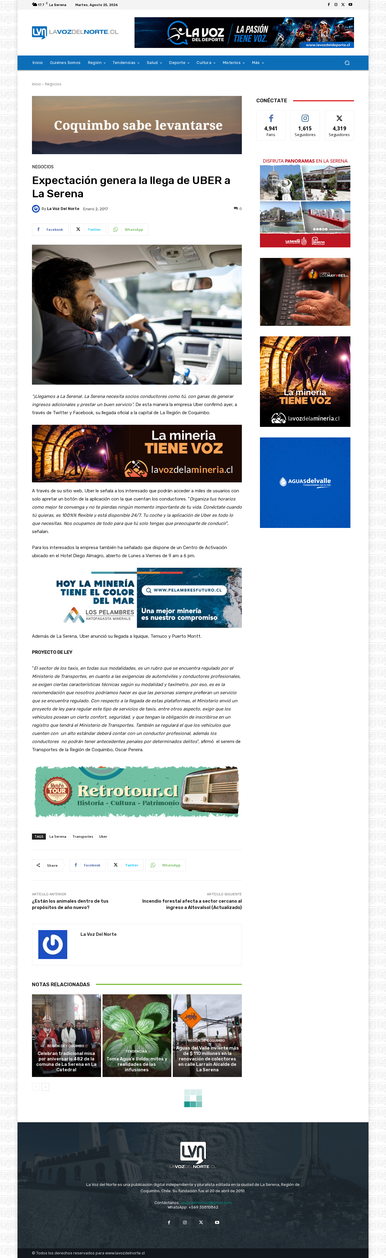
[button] (347, 63)
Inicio (36, 84)
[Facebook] (328, 4)
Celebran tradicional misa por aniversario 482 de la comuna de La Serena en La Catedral (66, 1061)
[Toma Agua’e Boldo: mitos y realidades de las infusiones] (137, 1035)
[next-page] (45, 1087)
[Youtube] (350, 4)
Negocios (53, 84)
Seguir (305, 115)
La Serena (57, 836)
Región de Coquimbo (65, 1046)
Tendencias (136, 1051)
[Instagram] (336, 4)
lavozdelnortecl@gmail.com (206, 1202)
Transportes (82, 836)
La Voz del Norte (63, 209)
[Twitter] (343, 4)
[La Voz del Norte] (37, 209)
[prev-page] (36, 1087)
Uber (103, 836)
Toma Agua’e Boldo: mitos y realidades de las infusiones (136, 1064)
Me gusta (271, 115)
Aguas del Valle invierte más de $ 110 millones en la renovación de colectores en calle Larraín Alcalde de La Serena (207, 1058)
